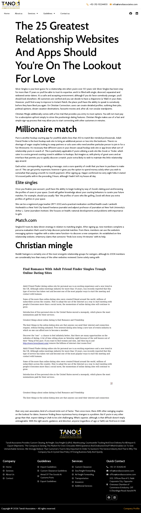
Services (31, 13)
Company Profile (132, 508)
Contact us (65, 13)
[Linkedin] (137, 13)
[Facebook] (130, 13)
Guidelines (47, 13)
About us (18, 13)
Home (7, 13)
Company (9, 461)
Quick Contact (115, 461)
